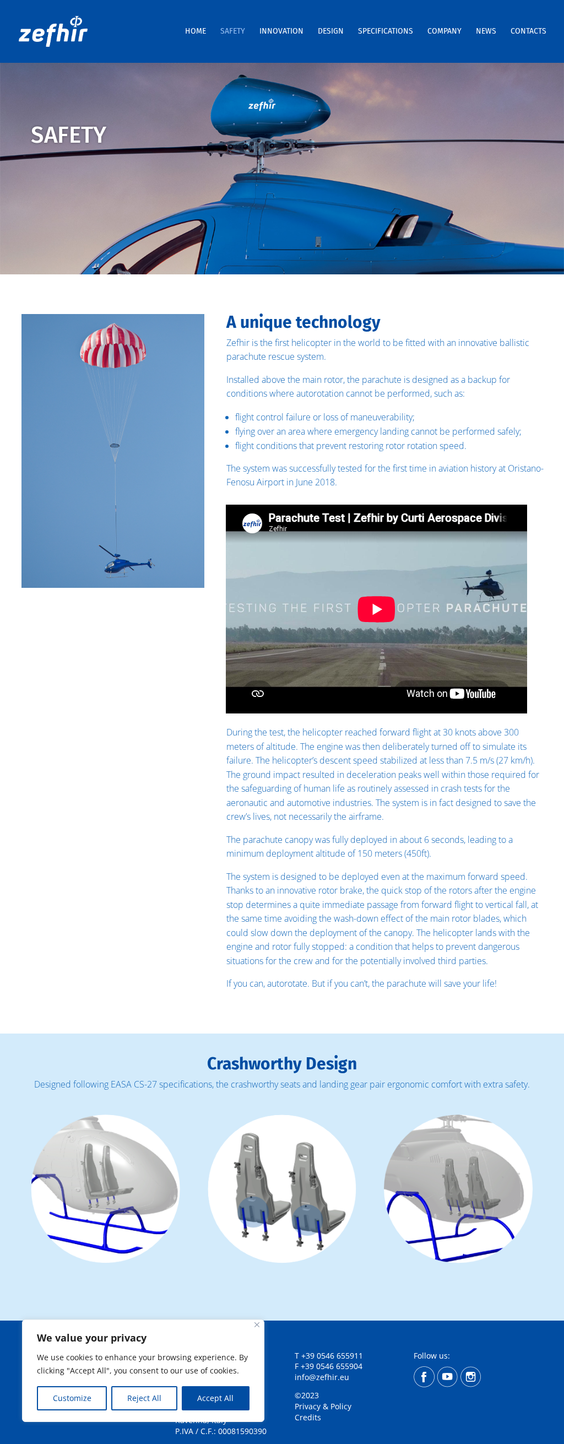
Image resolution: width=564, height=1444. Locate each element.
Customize (72, 1398)
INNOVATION (281, 32)
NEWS (486, 32)
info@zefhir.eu (322, 1377)
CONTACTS (528, 32)
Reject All (144, 1398)
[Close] (256, 1324)
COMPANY (444, 32)
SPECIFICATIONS (385, 32)
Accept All (215, 1398)
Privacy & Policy (324, 1406)
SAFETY (232, 32)
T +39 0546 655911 (329, 1355)
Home (195, 32)
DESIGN (331, 32)
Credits (308, 1417)
